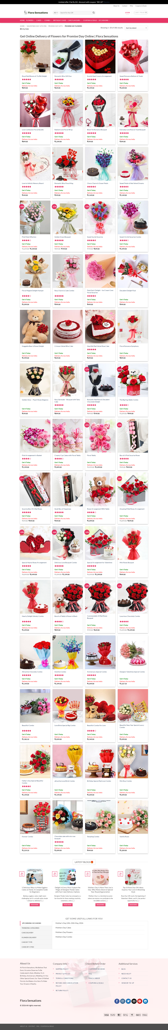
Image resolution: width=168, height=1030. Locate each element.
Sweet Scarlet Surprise (95, 237)
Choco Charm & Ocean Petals (97, 183)
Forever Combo (27, 837)
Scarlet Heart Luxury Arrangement (99, 76)
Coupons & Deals (141, 6)
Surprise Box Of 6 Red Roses (32, 509)
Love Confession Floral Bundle (33, 130)
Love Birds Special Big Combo (65, 725)
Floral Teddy (91, 455)
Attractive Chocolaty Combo (32, 672)
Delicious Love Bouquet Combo (66, 562)
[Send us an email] (134, 1001)
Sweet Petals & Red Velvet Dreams (132, 183)
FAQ (131, 6)
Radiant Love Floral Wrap (64, 130)
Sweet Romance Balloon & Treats (131, 76)
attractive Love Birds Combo (65, 781)
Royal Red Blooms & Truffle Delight (34, 76)
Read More (34, 904)
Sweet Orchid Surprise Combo (130, 237)
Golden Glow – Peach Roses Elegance (35, 400)
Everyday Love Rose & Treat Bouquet (132, 130)
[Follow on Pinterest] (139, 1001)
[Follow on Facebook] (117, 1001)
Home (22, 20)
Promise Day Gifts (55, 26)
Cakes (38, 20)
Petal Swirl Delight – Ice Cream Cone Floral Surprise (100, 291)
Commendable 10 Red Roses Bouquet (97, 617)
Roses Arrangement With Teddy (98, 509)
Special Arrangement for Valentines (99, 562)
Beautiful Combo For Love (96, 725)
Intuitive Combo (60, 672)
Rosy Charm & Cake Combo (64, 291)
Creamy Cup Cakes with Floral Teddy (68, 455)
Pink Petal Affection (29, 237)
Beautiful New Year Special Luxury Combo (132, 726)
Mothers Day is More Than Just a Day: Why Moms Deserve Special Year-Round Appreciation (100, 889)
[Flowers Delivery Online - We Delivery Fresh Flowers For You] (34, 13)
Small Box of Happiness (63, 509)
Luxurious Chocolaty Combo (130, 616)
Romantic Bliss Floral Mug (64, 183)
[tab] (36, 923)
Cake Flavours (74, 20)
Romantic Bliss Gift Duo (63, 76)
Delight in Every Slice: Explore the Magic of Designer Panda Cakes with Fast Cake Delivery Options (67, 889)
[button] (141, 13)
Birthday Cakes (59, 20)
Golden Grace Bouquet (63, 237)
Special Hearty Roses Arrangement (34, 562)
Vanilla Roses (124, 837)
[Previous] (19, 890)
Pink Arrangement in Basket (32, 455)
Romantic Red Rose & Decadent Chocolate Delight (98, 401)
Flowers (29, 20)
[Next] (148, 890)
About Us (116, 6)
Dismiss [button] (106, 2)
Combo (47, 20)
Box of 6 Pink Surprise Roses (130, 455)
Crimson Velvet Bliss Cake (64, 346)
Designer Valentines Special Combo (132, 672)
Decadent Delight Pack (128, 291)
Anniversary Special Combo (97, 672)
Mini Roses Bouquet (127, 562)
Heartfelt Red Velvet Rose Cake (98, 346)
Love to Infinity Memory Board (33, 183)
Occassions (103, 20)
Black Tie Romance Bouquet (97, 130)
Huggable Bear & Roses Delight (33, 346)
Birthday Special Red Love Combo (99, 781)
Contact (124, 6)
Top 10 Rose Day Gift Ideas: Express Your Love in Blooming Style (133, 889)
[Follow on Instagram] (122, 1001)
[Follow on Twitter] (128, 1001)
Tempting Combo (93, 837)
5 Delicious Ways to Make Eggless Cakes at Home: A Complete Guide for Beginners (35, 889)
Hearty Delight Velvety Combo (33, 616)
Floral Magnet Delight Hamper (33, 291)
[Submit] (94, 13)
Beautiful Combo (28, 725)
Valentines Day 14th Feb (36, 26)
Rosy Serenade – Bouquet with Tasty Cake (67, 401)
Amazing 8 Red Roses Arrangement (132, 509)
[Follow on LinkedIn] (145, 1001)
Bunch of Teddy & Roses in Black (66, 616)
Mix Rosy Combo (126, 781)
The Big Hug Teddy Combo (129, 400)
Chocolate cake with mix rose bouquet (65, 837)
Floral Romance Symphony (129, 346)
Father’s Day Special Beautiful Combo (32, 782)
